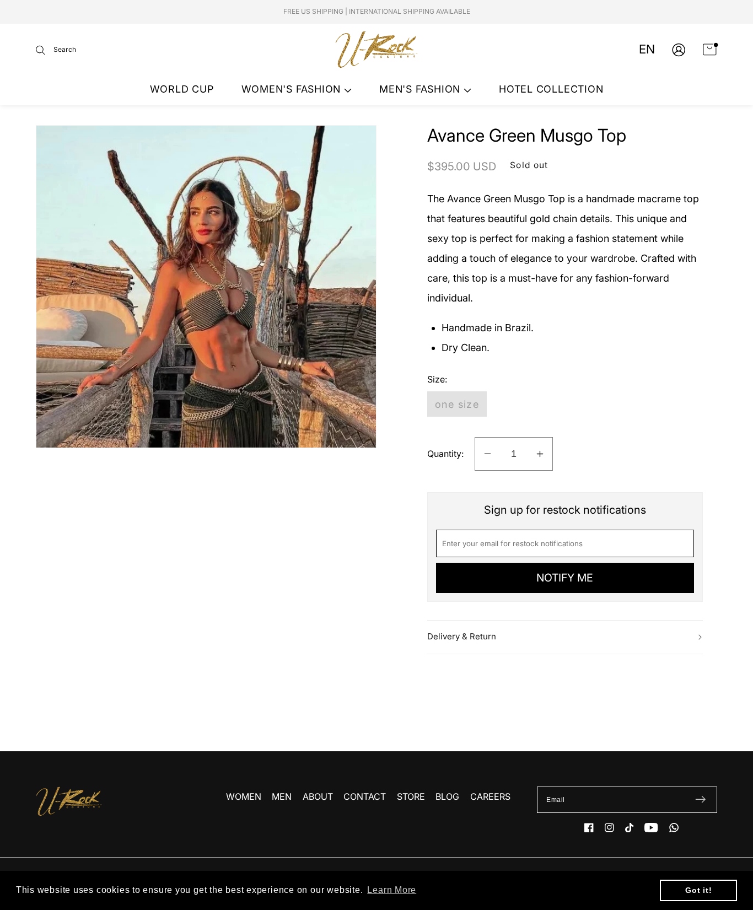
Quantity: (445, 453)
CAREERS (490, 796)
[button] (56, 50)
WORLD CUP (182, 89)
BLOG (447, 796)
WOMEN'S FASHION (292, 89)
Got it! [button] (698, 890)
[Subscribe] (700, 799)
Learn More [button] (391, 890)
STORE (411, 796)
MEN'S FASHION (421, 89)
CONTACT (364, 796)
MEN (282, 796)
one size (457, 404)
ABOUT (318, 796)
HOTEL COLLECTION (551, 89)
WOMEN (243, 796)
